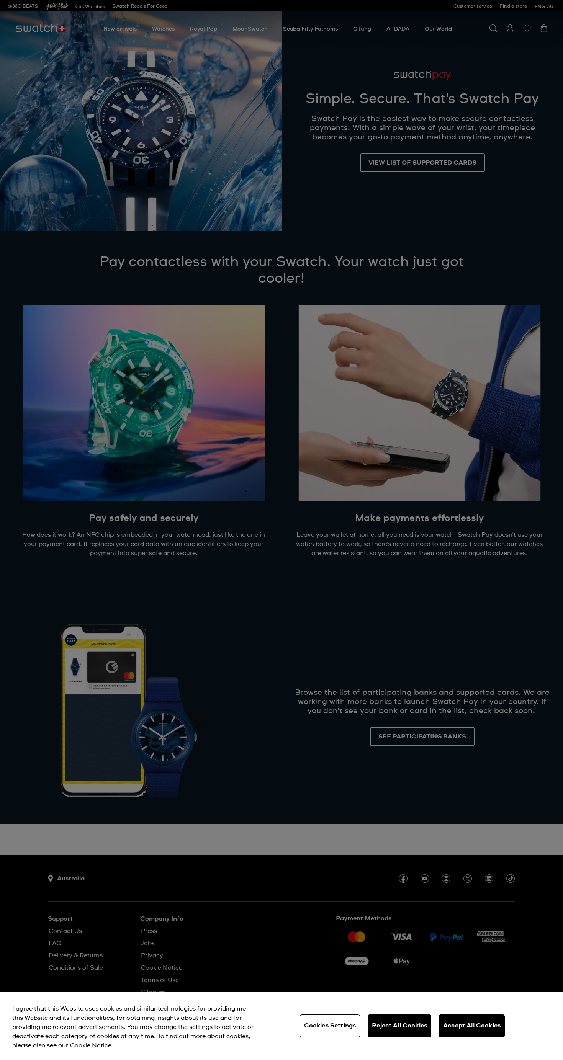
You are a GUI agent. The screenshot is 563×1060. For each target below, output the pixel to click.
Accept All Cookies (472, 1025)
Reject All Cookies (399, 1025)
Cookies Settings (330, 1025)
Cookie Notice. (91, 1045)
